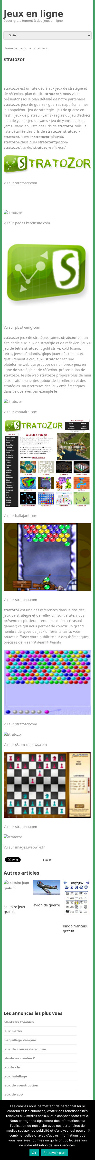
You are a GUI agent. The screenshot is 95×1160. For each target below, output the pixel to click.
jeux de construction (21, 1085)
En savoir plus (55, 1153)
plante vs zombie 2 (19, 1058)
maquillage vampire (20, 1040)
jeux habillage (15, 1076)
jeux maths (13, 1031)
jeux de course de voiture (25, 1049)
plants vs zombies (19, 1022)
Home (8, 48)
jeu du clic (12, 1067)
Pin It (47, 860)
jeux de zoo (13, 1094)
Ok (34, 1153)
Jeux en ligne (33, 13)
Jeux (22, 48)
